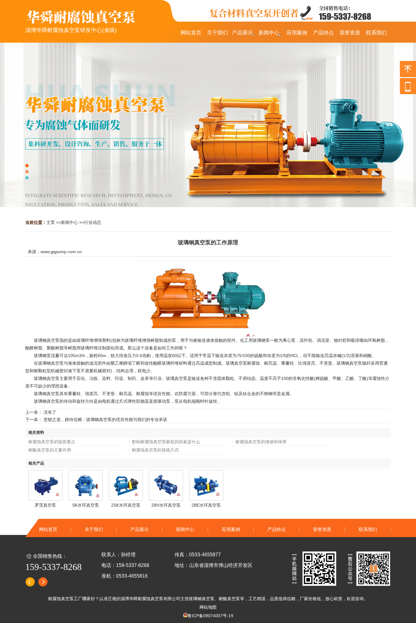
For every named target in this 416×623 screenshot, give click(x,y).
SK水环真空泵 (85, 505)
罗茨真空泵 (45, 505)
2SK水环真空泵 (125, 505)
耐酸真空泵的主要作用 (49, 450)
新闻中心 (69, 222)
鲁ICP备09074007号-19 (210, 615)
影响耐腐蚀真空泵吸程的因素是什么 (166, 441)
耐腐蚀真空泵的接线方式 (155, 450)
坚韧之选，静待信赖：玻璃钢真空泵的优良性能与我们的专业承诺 (105, 419)
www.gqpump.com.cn (61, 251)
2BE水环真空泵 (206, 505)
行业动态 (92, 222)
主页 (50, 222)
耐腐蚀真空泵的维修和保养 (261, 441)
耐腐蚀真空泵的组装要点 (51, 441)
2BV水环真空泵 (166, 505)
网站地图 (208, 607)
